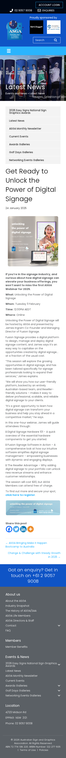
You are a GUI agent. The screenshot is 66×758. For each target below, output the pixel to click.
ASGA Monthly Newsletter (25, 128)
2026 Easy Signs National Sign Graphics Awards (27, 111)
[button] (59, 625)
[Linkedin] (23, 529)
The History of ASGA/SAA (21, 611)
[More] (30, 529)
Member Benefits (16, 647)
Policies (43, 750)
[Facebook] (9, 529)
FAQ (8, 630)
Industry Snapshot (17, 606)
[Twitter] (16, 529)
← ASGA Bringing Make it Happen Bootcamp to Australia (26, 544)
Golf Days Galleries (21, 152)
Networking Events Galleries (26, 160)
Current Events (18, 136)
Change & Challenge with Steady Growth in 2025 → (34, 555)
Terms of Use (28, 750)
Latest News (37, 93)
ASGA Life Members (18, 616)
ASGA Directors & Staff (20, 620)
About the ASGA (16, 601)
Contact (11, 625)
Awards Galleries (19, 144)
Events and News (16, 93)
